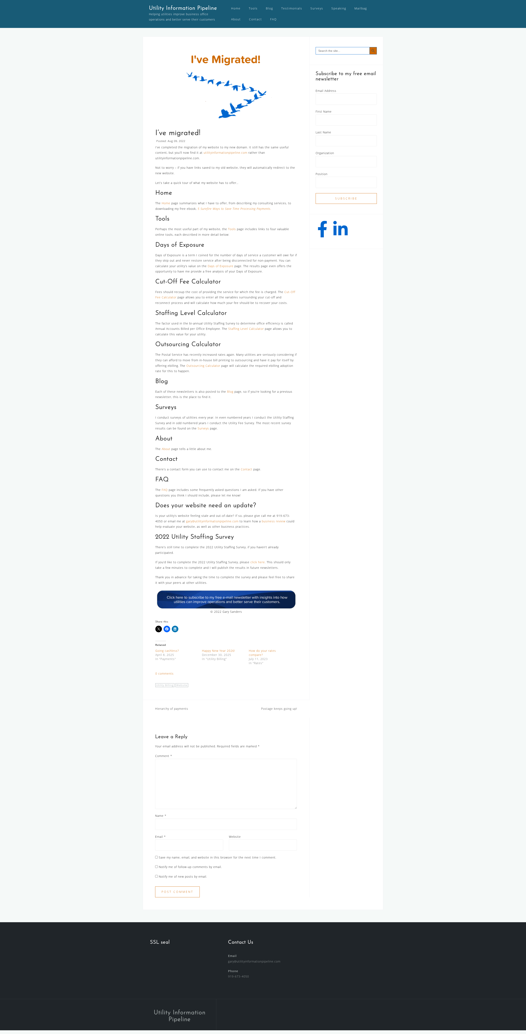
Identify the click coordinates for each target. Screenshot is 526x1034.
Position (322, 174)
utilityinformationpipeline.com (225, 153)
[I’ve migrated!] (226, 86)
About (236, 19)
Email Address (326, 91)
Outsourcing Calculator (203, 366)
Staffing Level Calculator (246, 329)
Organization (325, 153)
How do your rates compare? (262, 653)
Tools (253, 8)
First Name (324, 111)
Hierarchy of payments (171, 709)
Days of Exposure (220, 266)
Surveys (316, 8)
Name (160, 816)
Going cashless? (167, 651)
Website (181, 685)
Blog (269, 8)
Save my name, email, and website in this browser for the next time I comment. (217, 857)
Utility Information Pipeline (183, 8)
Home (236, 8)
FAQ (273, 19)
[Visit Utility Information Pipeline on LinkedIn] (341, 232)
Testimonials (291, 8)
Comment (163, 756)
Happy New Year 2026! (218, 651)
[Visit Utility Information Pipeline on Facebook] (322, 232)
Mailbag (360, 8)
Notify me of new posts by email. (183, 876)
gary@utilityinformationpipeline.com (212, 521)
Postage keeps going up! (279, 709)
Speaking (338, 8)
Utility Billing (165, 685)
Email (160, 837)
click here (257, 562)
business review (273, 521)
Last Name (323, 132)
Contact (255, 19)
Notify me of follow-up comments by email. (190, 867)
